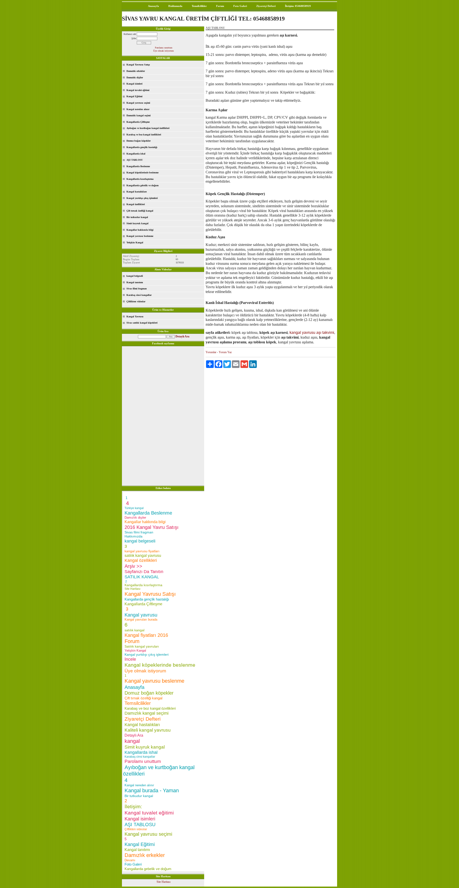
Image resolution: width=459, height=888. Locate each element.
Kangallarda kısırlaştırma (139, 179)
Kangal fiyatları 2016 (146, 635)
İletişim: (133, 806)
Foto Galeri (240, 6)
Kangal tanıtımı (134, 282)
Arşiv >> (135, 566)
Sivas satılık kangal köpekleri (142, 322)
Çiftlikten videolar (135, 301)
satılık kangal (134, 630)
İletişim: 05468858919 (298, 6)
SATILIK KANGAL (142, 576)
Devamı (130, 860)
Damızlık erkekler (135, 71)
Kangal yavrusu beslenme (139, 236)
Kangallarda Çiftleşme (138, 122)
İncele (130, 659)
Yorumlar (211, 352)
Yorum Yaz (225, 352)
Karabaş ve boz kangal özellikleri (143, 134)
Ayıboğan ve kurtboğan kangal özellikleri (147, 128)
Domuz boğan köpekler (138, 140)
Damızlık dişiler (134, 77)
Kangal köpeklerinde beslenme (142, 172)
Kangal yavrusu (141, 614)
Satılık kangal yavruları (142, 646)
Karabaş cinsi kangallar (139, 295)
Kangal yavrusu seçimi (138, 102)
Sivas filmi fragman (136, 288)
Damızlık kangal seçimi (138, 115)
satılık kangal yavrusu (143, 555)
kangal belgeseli (134, 276)
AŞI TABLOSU (134, 160)
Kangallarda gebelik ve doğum (142, 185)
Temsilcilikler (199, 6)
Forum (220, 6)
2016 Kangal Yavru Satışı (152, 527)
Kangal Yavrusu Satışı (138, 64)
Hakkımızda (175, 6)
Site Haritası (132, 588)
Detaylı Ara (182, 336)
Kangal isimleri (134, 83)
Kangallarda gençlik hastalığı (141, 147)
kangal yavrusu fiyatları (142, 551)
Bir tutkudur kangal (137, 217)
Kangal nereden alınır (137, 109)
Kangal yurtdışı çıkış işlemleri (142, 198)
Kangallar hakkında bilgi (139, 230)
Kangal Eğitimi (134, 96)
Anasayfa (153, 6)
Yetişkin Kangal (134, 242)
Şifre (133, 38)
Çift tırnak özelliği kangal (139, 210)
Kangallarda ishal (135, 153)
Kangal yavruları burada (141, 619)
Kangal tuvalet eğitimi (137, 90)
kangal (132, 741)
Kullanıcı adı (130, 34)
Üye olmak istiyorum (163, 50)
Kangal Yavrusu (134, 316)
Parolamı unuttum (163, 47)
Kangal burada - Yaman (152, 790)
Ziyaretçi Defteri (266, 6)
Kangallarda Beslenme (138, 166)
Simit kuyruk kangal (137, 223)
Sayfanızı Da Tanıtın (144, 571)
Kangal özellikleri (135, 204)
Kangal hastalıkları (136, 191)
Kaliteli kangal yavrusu (148, 730)
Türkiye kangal (134, 508)
